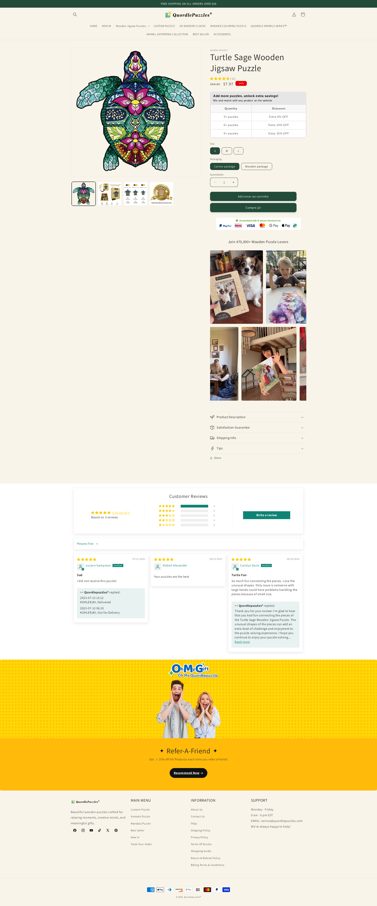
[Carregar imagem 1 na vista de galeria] (84, 194)
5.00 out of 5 (121, 513)
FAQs (194, 823)
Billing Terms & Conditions (207, 865)
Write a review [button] (266, 515)
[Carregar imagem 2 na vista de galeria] (110, 194)
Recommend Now (186, 773)
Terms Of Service (201, 844)
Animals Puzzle (140, 816)
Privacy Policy (199, 837)
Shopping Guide (201, 851)
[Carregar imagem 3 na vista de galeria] (135, 194)
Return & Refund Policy (205, 858)
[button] (75, 14)
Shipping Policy (200, 830)
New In (135, 837)
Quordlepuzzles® (192, 897)
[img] (86, 559)
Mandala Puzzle (141, 823)
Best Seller (138, 830)
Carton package (224, 166)
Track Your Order (141, 844)
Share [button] (217, 458)
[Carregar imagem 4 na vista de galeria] (161, 194)
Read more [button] (242, 642)
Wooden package (256, 166)
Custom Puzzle (140, 809)
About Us (197, 809)
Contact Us (198, 816)
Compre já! (253, 207)
